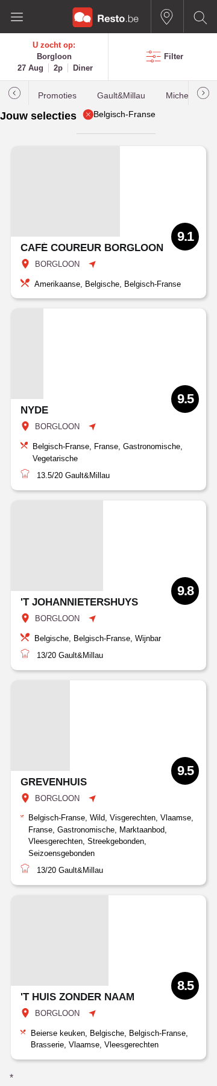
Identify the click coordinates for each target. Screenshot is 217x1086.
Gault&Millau (121, 95)
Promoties (57, 95)
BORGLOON (57, 264)
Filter (173, 56)
